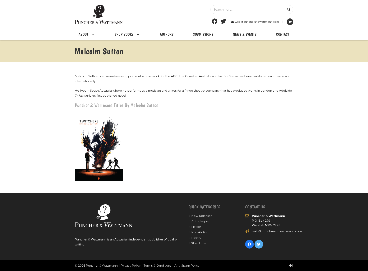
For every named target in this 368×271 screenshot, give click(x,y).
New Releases (201, 216)
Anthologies (200, 221)
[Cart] (290, 21)
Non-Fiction (200, 232)
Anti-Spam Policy (186, 265)
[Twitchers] (99, 147)
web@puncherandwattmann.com (277, 231)
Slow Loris (198, 243)
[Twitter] (223, 21)
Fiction (196, 227)
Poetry (196, 238)
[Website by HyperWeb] (291, 265)
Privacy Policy (130, 265)
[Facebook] (214, 21)
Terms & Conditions (157, 265)
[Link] (99, 14)
